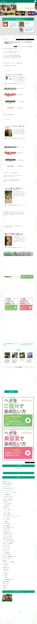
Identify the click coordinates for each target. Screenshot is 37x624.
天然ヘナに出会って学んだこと (8, 488)
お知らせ (5, 569)
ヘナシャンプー (6, 510)
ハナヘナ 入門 (6, 508)
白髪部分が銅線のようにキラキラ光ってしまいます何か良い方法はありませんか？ (7, 362)
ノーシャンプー (6, 546)
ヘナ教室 (5, 521)
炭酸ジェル (5, 587)
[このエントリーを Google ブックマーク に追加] (18, 46)
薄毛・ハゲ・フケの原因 (7, 543)
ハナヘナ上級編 (5, 552)
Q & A (5, 501)
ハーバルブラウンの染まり (8, 539)
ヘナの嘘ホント (6, 528)
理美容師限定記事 (6, 581)
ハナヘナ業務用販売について (7, 579)
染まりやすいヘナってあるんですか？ (29, 23)
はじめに (4, 479)
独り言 (5, 574)
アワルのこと (6, 545)
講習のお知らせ (6, 567)
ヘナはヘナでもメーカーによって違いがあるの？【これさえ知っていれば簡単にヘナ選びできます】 (13, 25)
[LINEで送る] (31, 46)
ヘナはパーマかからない (7, 534)
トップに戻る (11, 391)
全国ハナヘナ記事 (6, 514)
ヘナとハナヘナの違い (7, 503)
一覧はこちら (31, 19)
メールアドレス (18, 468)
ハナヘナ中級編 (5, 525)
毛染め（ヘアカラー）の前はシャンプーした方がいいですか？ (29, 361)
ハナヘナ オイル (6, 517)
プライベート (6, 571)
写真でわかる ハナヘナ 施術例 (8, 562)
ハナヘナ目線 (6, 505)
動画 (4, 560)
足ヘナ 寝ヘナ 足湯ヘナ (7, 558)
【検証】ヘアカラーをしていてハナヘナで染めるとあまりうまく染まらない (14, 361)
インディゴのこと (6, 554)
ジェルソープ (6, 530)
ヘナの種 (5, 573)
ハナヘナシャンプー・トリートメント (9, 492)
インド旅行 (5, 577)
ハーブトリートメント (7, 536)
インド (5, 565)
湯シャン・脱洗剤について (8, 527)
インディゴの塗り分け (22, 360)
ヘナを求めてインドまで (7, 496)
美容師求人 (5, 585)
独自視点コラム (5, 481)
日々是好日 (5, 564)
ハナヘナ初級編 (5, 494)
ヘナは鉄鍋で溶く (6, 523)
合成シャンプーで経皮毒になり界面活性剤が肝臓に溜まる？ (29, 29)
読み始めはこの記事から (7, 483)
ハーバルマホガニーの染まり (8, 541)
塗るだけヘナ (6, 550)
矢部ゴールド (5, 583)
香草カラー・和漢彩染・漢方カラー (9, 556)
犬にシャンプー (6, 548)
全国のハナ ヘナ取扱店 (7, 499)
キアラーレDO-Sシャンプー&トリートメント (10, 516)
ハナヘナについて (6, 498)
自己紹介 (5, 507)
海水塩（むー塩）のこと (7, 537)
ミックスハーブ (6, 512)
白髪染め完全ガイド (7, 532)
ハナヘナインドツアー (6, 490)
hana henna (3, 1)
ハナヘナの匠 (6, 519)
